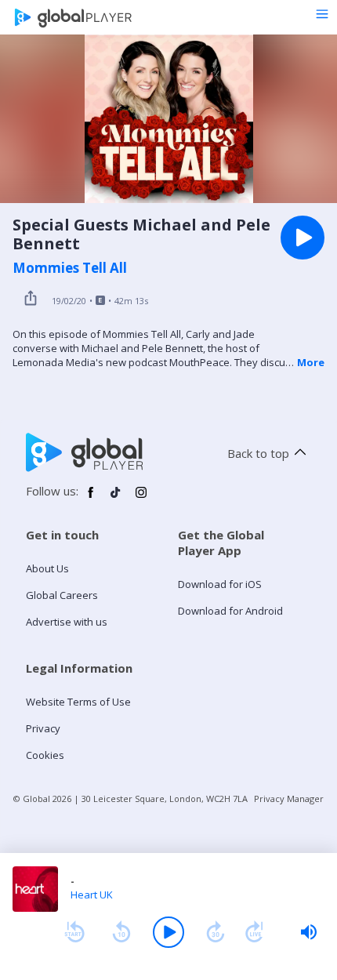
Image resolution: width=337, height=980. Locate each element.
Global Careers (62, 595)
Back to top (258, 453)
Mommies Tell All (70, 268)
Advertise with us (66, 622)
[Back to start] (74, 932)
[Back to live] (254, 932)
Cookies (45, 755)
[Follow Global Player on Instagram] (141, 499)
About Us (47, 568)
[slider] (308, 932)
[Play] (168, 932)
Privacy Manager (289, 798)
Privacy (43, 728)
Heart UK (92, 894)
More (310, 362)
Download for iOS (220, 584)
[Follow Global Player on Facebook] (91, 499)
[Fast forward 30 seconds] (215, 932)
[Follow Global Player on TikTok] (116, 499)
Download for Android (230, 611)
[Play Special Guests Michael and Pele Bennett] (302, 238)
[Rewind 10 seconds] (121, 932)
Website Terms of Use (78, 702)
